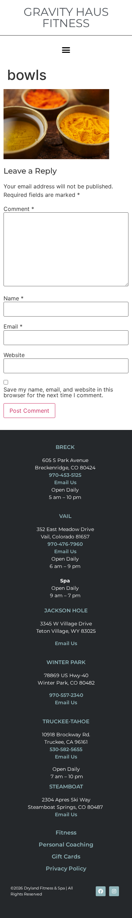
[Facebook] (101, 891)
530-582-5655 (66, 749)
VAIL (65, 516)
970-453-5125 (65, 475)
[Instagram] (114, 891)
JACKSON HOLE (66, 610)
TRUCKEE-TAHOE (66, 721)
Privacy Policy (66, 868)
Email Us (65, 482)
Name (14, 298)
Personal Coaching (66, 844)
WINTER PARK (66, 662)
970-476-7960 (65, 544)
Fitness (66, 832)
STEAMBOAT (66, 786)
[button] (66, 49)
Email (13, 326)
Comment (19, 209)
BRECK (65, 447)
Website (14, 355)
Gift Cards (66, 856)
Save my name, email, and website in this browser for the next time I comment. (58, 392)
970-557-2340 (66, 695)
